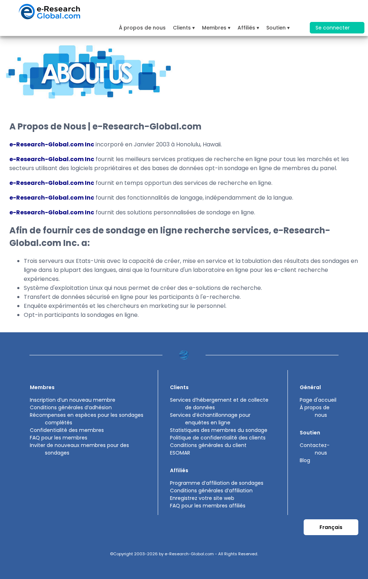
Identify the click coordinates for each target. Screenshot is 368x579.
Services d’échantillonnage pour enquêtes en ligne (210, 418)
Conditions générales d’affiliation (211, 490)
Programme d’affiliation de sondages (216, 483)
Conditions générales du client (208, 445)
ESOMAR (180, 452)
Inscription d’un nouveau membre (72, 400)
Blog (305, 460)
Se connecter (333, 27)
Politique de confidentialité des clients (218, 437)
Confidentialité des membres (67, 430)
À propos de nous (142, 27)
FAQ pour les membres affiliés (207, 505)
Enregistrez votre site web (202, 498)
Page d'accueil (318, 400)
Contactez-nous (315, 449)
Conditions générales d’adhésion (71, 407)
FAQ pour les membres (58, 437)
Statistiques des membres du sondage (218, 430)
